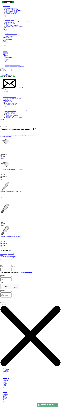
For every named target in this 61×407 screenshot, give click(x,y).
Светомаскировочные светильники (12, 35)
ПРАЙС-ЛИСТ (6, 55)
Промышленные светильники (11, 17)
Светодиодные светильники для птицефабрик (14, 26)
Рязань (4, 399)
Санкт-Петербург (6, 369)
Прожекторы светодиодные (11, 13)
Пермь (4, 381)
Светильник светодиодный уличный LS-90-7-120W (10, 191)
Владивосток (5, 394)
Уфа (4, 379)
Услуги (4, 54)
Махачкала (5, 395)
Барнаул (4, 388)
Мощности (16, 135)
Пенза (4, 401)
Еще (4, 102)
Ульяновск (5, 389)
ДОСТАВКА (5, 52)
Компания (7, 48)
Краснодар (5, 384)
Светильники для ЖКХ (10, 23)
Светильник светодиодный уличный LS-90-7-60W (10, 236)
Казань (4, 373)
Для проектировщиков (7, 57)
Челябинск (5, 374)
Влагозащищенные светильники (11, 11)
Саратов (4, 385)
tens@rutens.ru (21, 87)
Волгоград (5, 383)
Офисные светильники (10, 14)
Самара (4, 377)
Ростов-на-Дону (6, 378)
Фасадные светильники (10, 18)
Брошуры (7, 32)
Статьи (4, 56)
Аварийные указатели (9, 20)
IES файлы (7, 31)
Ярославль (5, 393)
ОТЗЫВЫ (5, 51)
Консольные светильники (5, 136)
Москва (4, 368)
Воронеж (5, 382)
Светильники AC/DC (9, 22)
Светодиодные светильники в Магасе (8, 256)
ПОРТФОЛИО (6, 49)
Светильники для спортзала (11, 12)
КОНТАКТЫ (5, 53)
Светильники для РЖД (10, 116)
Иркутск (4, 391)
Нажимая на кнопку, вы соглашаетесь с (17, 272)
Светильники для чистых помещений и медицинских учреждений (18, 21)
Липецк (4, 402)
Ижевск (4, 387)
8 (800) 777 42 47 (4, 74)
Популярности (10, 135)
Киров (4, 403)
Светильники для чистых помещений (7, 100)
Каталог (7, 30)
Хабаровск (5, 392)
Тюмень (4, 386)
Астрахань (5, 400)
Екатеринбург (6, 371)
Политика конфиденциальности (7, 254)
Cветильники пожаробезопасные (12, 9)
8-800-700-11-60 (3, 45)
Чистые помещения (9, 36)
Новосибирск (5, 370)
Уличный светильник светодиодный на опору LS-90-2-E (11, 169)
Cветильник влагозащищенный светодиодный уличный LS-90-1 (13, 146)
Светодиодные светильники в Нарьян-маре (9, 257)
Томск (4, 396)
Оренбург (5, 397)
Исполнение (30, 135)
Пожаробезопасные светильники (9, 97)
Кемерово (5, 398)
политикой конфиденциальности (25, 272)
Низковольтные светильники (11, 8)
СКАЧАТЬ (5, 58)
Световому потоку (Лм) (23, 135)
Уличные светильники (9, 16)
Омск (4, 375)
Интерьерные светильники (10, 15)
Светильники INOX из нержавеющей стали (14, 10)
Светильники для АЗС (9, 24)
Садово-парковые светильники (11, 25)
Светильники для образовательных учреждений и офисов (17, 110)
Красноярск (5, 380)
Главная (4, 47)
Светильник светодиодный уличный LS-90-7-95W (10, 213)
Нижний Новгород (7, 372)
